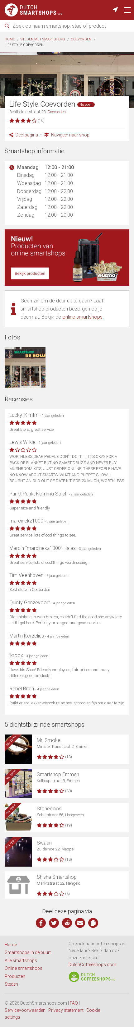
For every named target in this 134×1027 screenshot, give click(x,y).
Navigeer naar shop (69, 134)
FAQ (74, 1003)
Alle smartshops (21, 960)
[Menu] (127, 10)
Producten (15, 976)
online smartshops (82, 317)
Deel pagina (26, 134)
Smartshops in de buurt (28, 952)
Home (10, 39)
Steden (11, 984)
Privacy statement (66, 1010)
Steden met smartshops (43, 39)
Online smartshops (23, 968)
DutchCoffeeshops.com (92, 964)
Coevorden (81, 39)
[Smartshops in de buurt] (115, 10)
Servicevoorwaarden (25, 1010)
